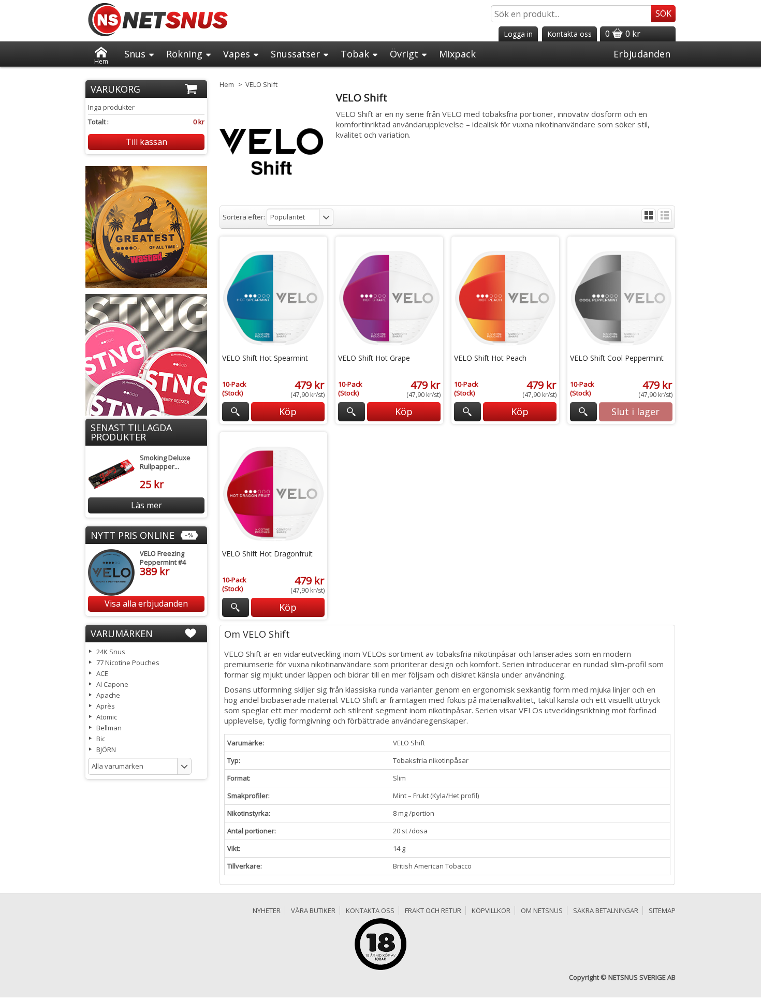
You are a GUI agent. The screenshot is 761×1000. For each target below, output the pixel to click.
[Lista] (664, 216)
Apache (108, 695)
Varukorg (115, 89)
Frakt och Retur (433, 910)
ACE (102, 673)
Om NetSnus (542, 910)
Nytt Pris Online (132, 535)
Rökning (184, 54)
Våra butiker (313, 910)
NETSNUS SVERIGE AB (642, 977)
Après (105, 706)
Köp (288, 411)
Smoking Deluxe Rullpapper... (165, 462)
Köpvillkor (491, 910)
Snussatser (295, 54)
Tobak (355, 54)
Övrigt (404, 54)
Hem (101, 59)
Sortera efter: (244, 217)
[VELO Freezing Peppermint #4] (111, 572)
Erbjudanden (641, 54)
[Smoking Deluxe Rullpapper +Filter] (111, 474)
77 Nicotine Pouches (127, 662)
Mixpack (457, 54)
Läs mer (146, 505)
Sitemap (662, 910)
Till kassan (146, 142)
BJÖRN (106, 749)
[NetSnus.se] (157, 19)
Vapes (236, 54)
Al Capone (112, 684)
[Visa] (235, 411)
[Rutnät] (648, 216)
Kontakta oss (370, 910)
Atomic (106, 717)
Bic (100, 738)
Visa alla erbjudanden (146, 603)
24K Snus (110, 651)
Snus (134, 54)
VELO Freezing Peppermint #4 (163, 558)
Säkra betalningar (605, 910)
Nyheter (267, 910)
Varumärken (122, 633)
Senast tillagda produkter (131, 432)
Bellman (109, 727)
